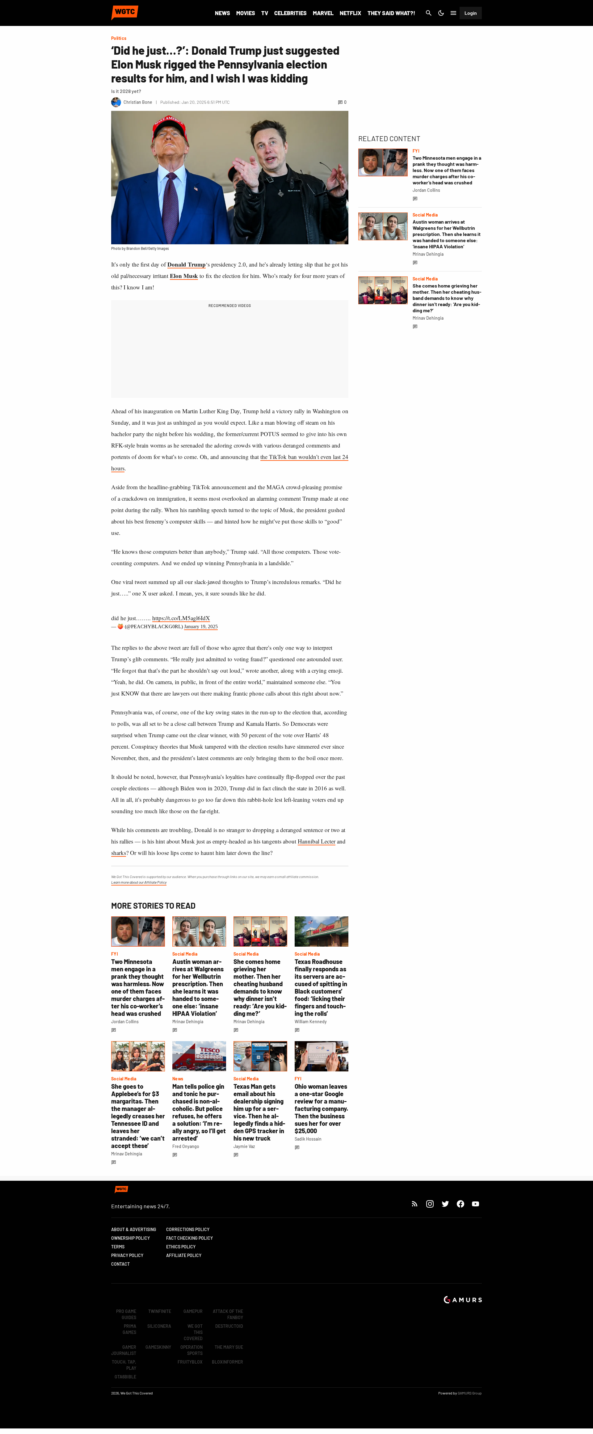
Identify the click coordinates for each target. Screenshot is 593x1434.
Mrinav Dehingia (187, 1021)
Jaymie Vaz (244, 1146)
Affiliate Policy (183, 1255)
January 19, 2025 (201, 626)
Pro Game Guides (126, 1314)
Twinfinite (159, 1311)
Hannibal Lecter (316, 841)
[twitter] (445, 1203)
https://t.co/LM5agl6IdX (181, 618)
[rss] (415, 1203)
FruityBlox (190, 1362)
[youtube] (475, 1203)
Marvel (323, 13)
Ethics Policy (181, 1246)
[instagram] (429, 1203)
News (222, 13)
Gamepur (193, 1311)
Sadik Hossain (308, 1139)
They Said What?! (391, 13)
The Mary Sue (229, 1347)
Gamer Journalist (123, 1350)
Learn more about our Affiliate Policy (138, 882)
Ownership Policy (130, 1238)
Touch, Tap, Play (124, 1365)
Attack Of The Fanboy (228, 1314)
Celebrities (290, 13)
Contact (120, 1264)
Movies (245, 13)
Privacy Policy (127, 1255)
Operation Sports (191, 1350)
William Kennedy (311, 1021)
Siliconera (159, 1326)
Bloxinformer (227, 1362)
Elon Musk (184, 275)
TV (264, 13)
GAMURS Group (470, 1393)
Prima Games (129, 1329)
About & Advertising (133, 1229)
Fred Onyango (185, 1146)
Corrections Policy (187, 1229)
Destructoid (229, 1326)
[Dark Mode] (441, 13)
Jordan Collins (125, 1021)
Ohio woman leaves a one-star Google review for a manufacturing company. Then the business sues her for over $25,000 (321, 1108)
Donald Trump (186, 264)
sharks (118, 852)
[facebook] (460, 1203)
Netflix (350, 13)
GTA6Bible (125, 1376)
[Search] (429, 13)
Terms (117, 1246)
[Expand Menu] (453, 13)
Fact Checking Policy (189, 1238)
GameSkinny (158, 1347)
